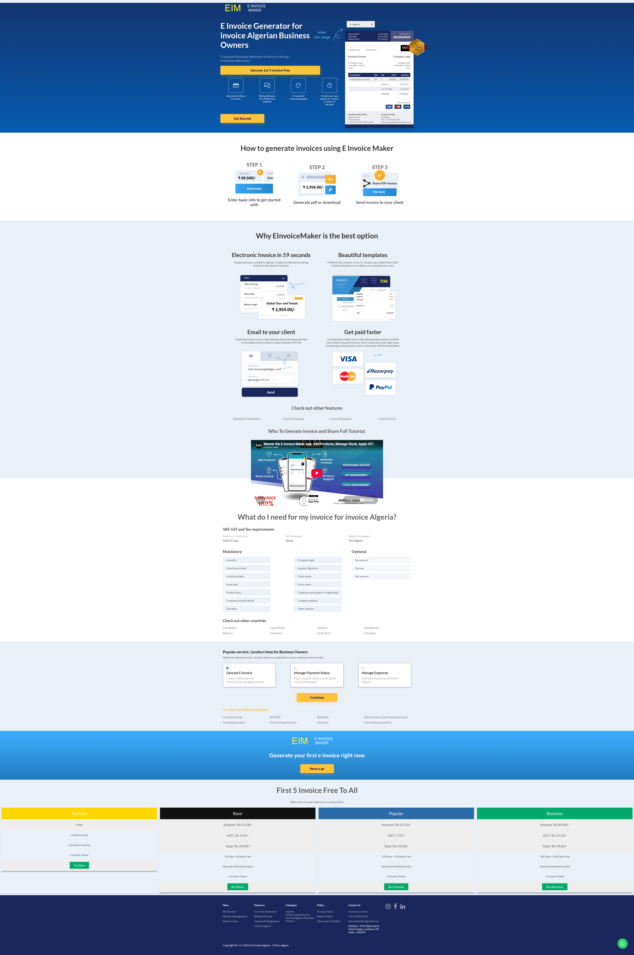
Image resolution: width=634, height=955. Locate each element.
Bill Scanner (229, 911)
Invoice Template (341, 418)
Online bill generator (283, 722)
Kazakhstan (371, 628)
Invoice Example (293, 418)
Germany (276, 633)
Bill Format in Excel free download (385, 717)
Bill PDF (275, 717)
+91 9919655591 (358, 916)
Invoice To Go (387, 418)
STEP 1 (254, 165)
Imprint (290, 911)
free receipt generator (378, 722)
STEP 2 (317, 167)
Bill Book (323, 717)
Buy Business (554, 887)
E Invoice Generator (265, 911)
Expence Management (267, 921)
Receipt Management (235, 916)
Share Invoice (230, 921)
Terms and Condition (329, 921)
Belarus (228, 633)
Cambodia (229, 628)
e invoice (322, 722)
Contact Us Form (358, 911)
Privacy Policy (325, 911)
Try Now (79, 865)
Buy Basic (237, 887)
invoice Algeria (262, 925)
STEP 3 (379, 167)
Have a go (317, 769)
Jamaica (322, 628)
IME (240, 945)
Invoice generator (234, 722)
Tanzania (369, 633)
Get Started (242, 118)
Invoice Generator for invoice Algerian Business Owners (300, 917)
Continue (317, 697)
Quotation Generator (246, 418)
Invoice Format (232, 717)
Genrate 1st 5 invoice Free (270, 70)
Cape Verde (277, 628)
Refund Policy (325, 916)
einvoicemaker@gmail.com (363, 921)
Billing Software (263, 916)
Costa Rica (324, 633)
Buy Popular (396, 887)
